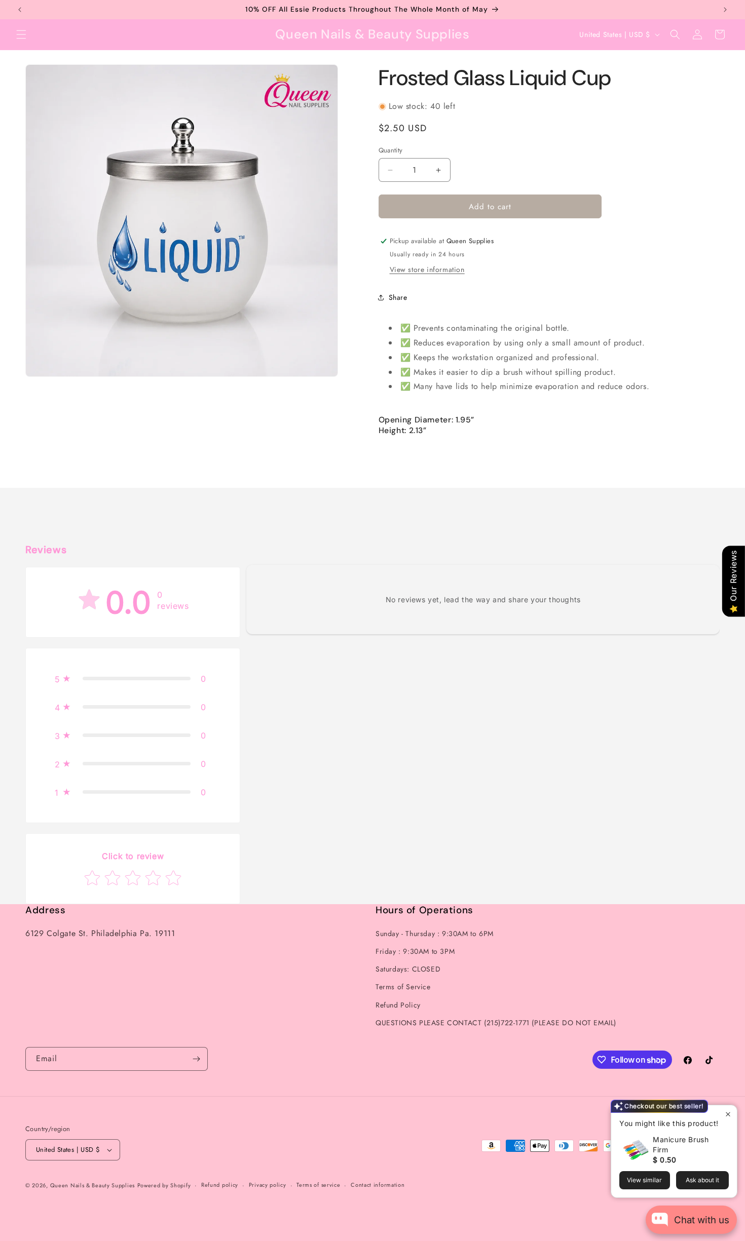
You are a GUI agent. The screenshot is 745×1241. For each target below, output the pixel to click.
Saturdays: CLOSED (408, 969)
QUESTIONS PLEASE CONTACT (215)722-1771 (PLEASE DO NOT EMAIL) (496, 1023)
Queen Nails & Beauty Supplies (92, 1185)
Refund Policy (398, 1005)
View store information (427, 269)
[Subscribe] (196, 1059)
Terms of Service (403, 987)
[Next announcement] (725, 9)
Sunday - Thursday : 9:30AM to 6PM (435, 933)
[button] (21, 34)
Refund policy (219, 1185)
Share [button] (398, 297)
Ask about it (702, 1180)
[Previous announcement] (20, 9)
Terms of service (318, 1185)
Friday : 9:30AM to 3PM (415, 951)
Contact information (377, 1185)
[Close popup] (728, 1114)
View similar (644, 1180)
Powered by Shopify (164, 1185)
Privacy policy (267, 1185)
